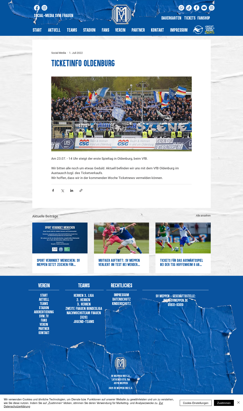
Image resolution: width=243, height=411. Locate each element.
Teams (44, 304)
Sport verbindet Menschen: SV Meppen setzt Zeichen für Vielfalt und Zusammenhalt (58, 262)
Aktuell (44, 299)
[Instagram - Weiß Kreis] (212, 8)
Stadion (44, 308)
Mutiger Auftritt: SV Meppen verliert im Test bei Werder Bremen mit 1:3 (119, 262)
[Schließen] (238, 403)
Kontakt (44, 333)
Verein (44, 324)
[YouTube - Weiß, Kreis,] (204, 8)
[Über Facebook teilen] (53, 190)
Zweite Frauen (76, 308)
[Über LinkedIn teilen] (71, 190)
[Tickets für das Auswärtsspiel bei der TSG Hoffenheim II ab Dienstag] (183, 238)
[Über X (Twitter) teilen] (62, 190)
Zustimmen (224, 403)
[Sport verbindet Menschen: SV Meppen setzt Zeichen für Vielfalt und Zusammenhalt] (60, 238)
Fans (44, 320)
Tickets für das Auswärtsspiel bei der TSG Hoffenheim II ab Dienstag (181, 262)
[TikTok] (189, 8)
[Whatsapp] (181, 8)
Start (44, 295)
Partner (44, 329)
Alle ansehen (203, 215)
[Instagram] (44, 8)
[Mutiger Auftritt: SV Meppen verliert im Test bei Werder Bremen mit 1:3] (121, 238)
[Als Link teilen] (81, 190)
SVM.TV (44, 316)
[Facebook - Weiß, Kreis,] (196, 8)
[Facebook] (37, 8)
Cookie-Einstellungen (195, 403)
